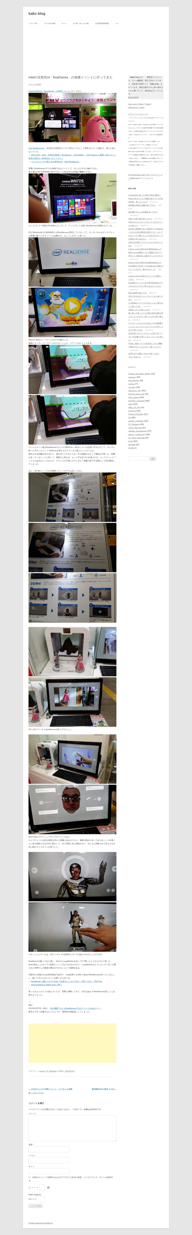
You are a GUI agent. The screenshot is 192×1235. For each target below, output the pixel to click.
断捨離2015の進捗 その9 (104, 1089)
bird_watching (133, 381)
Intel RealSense (36, 148)
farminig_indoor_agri (136, 394)
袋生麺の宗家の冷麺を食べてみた (142, 205)
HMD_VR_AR (133, 407)
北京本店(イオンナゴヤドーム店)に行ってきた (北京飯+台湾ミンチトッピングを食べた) (145, 336)
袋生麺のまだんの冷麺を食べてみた (143, 212)
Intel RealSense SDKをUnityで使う (46, 985)
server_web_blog (135, 428)
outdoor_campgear (135, 421)
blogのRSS (133, 97)
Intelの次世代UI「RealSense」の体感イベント (49, 91)
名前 (31, 1144)
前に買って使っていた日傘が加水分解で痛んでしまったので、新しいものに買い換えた (145, 316)
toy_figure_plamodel (136, 438)
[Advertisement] (96, 47)
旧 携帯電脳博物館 (102, 23)
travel (130, 441)
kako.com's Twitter (136, 104)
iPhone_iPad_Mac (135, 414)
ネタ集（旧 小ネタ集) (81, 23)
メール (32, 1155)
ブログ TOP (33, 23)
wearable (131, 445)
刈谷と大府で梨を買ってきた (140, 219)
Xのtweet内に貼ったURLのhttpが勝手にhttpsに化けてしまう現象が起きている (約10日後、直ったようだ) (145, 198)
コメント (32, 1113)
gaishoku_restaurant (136, 401)
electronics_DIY (134, 391)
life (129, 418)
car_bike (131, 387)
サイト (31, 1166)
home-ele (132, 411)
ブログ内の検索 (49, 23)
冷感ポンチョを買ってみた (139, 310)
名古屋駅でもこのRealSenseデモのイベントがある (72, 1008)
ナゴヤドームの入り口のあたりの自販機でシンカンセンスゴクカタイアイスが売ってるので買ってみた (145, 326)
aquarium (132, 377)
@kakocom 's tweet (136, 107)
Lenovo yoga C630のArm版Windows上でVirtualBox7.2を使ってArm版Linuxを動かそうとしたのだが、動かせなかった (145, 266)
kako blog (37, 13)
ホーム (64, 23)
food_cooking (133, 397)
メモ (117, 23)
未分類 (131, 448)
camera (42, 1071)
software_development (137, 431)
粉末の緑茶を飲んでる (137, 293)
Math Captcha (35, 1194)
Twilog (147, 104)
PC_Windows (51, 1071)
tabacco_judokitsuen (136, 434)
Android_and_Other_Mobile (139, 374)
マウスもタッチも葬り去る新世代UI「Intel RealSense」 (56, 162)
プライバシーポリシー (138, 114)
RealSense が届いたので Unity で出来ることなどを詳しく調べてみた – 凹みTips (66, 981)
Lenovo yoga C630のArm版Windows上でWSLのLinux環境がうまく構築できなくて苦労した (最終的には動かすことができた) (145, 252)
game (130, 404)
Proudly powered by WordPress (41, 1223)
